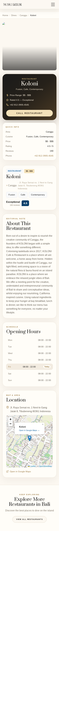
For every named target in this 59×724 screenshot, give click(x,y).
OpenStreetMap (45, 466)
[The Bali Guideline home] (12, 4)
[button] (29, 438)
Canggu (23, 15)
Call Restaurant (29, 113)
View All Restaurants (29, 519)
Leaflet (33, 466)
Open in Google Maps (20, 471)
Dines (14, 15)
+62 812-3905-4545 (43, 156)
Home (5, 15)
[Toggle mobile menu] (53, 4)
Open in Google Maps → (29, 430)
